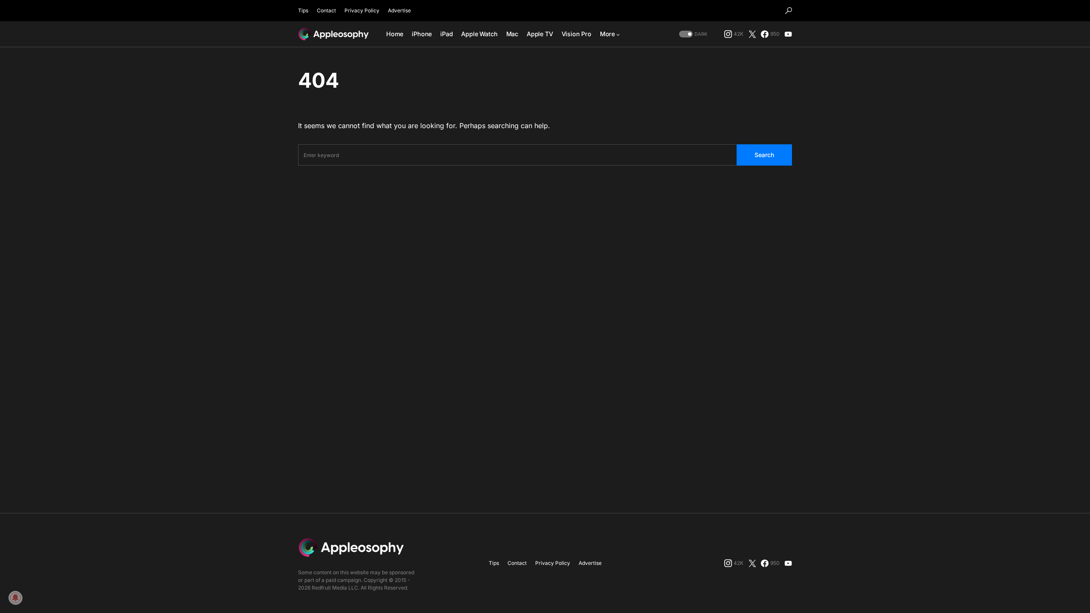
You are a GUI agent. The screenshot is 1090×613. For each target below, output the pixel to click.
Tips (303, 10)
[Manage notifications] (15, 597)
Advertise (399, 10)
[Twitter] (752, 34)
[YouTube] (788, 34)
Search (764, 154)
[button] (788, 10)
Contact (326, 10)
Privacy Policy (361, 10)
